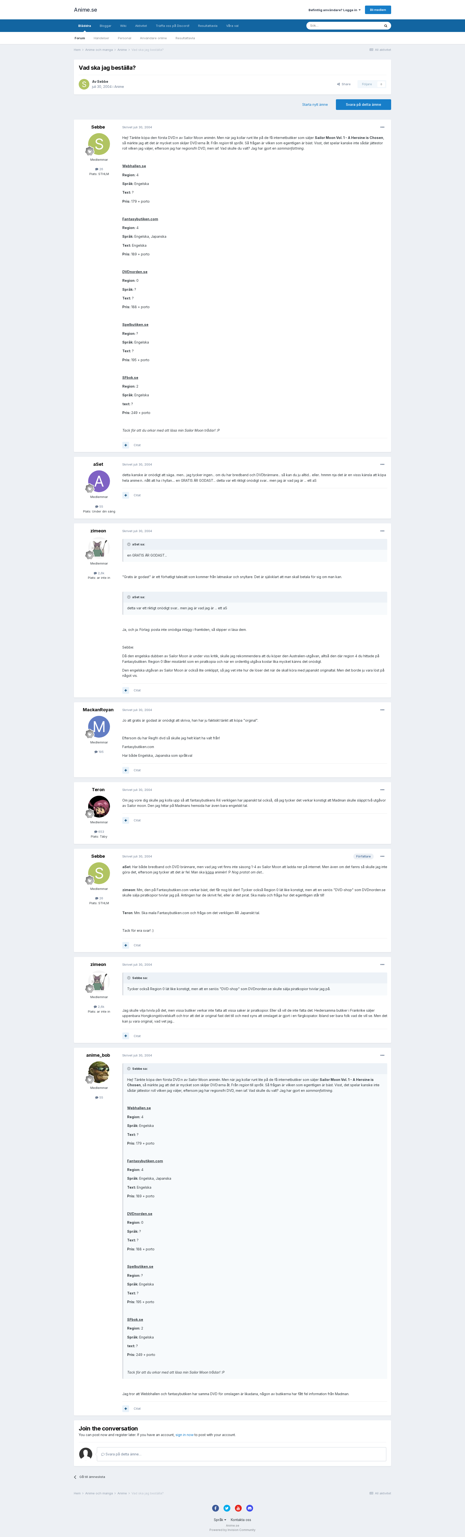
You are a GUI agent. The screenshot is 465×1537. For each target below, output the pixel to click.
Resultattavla (185, 38)
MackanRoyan (98, 709)
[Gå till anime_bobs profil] (99, 1072)
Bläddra (84, 26)
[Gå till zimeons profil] (99, 548)
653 (100, 831)
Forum (80, 38)
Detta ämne (365, 25)
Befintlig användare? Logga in (334, 10)
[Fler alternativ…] (382, 127)
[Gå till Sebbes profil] (84, 84)
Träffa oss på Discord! (172, 26)
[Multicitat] (125, 445)
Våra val (232, 26)
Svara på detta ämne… (123, 1454)
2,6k (100, 573)
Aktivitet (141, 26)
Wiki (123, 26)
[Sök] (385, 26)
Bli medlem (378, 10)
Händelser (101, 38)
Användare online (153, 38)
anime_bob (98, 1055)
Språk (219, 1520)
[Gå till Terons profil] (99, 807)
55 (100, 506)
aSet (98, 464)
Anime (119, 86)
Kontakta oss (241, 1520)
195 (101, 752)
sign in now (185, 1435)
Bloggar (105, 26)
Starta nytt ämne (315, 104)
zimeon (98, 530)
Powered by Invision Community (232, 1530)
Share (345, 84)
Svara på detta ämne (363, 104)
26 (100, 169)
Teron (98, 789)
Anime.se (85, 10)
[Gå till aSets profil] (99, 481)
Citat (137, 445)
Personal (124, 38)
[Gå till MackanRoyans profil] (99, 727)
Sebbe (102, 81)
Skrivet (137, 127)
